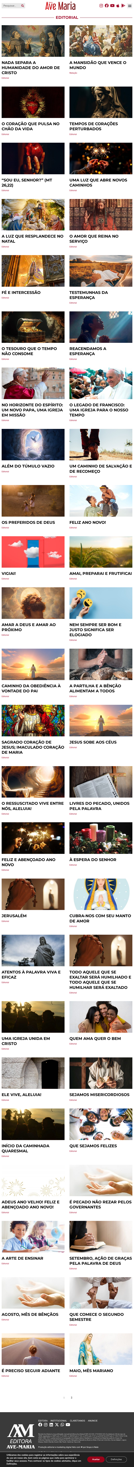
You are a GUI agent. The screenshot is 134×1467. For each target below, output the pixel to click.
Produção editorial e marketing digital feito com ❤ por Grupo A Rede (68, 1447)
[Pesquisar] (22, 5)
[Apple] (118, 6)
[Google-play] (123, 6)
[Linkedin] (51, 1425)
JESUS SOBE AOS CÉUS (93, 742)
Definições (116, 1459)
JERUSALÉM (14, 915)
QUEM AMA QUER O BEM (95, 1038)
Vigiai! (9, 573)
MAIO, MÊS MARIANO (91, 1370)
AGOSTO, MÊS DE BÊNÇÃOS (30, 1314)
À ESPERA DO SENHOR (92, 859)
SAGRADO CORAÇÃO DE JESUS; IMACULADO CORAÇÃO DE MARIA (33, 747)
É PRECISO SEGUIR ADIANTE (31, 1370)
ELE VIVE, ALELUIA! (21, 1094)
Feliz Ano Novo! (87, 522)
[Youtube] (112, 6)
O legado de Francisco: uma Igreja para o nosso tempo (98, 410)
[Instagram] (101, 6)
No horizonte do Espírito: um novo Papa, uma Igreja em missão (32, 410)
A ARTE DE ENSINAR (22, 1258)
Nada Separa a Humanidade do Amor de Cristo (31, 67)
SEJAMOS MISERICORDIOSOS (99, 1094)
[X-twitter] (57, 1425)
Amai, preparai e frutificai (100, 573)
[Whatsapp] (62, 1425)
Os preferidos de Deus (28, 522)
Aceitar (96, 1459)
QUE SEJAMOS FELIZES (93, 1145)
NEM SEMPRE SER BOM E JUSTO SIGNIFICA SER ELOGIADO (95, 629)
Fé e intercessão (21, 292)
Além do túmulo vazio (28, 466)
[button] (129, 6)
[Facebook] (107, 6)
